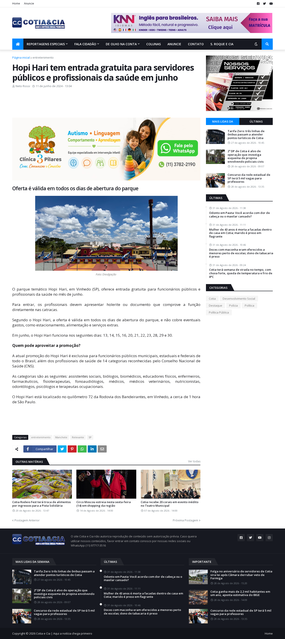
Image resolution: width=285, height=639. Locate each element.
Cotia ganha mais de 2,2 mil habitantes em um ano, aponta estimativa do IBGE (240, 593)
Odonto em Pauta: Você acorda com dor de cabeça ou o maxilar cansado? (239, 214)
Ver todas (194, 461)
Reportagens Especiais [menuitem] (46, 44)
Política (249, 305)
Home (16, 3)
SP (90, 437)
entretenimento (43, 57)
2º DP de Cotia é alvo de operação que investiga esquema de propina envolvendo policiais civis (246, 156)
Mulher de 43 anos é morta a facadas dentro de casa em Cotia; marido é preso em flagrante (240, 233)
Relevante (78, 437)
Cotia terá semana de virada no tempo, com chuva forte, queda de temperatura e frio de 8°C (240, 273)
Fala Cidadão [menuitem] (85, 44)
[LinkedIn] (92, 449)
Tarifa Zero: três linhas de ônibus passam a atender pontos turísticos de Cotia (246, 134)
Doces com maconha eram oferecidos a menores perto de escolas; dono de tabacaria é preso (241, 253)
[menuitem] (17, 44)
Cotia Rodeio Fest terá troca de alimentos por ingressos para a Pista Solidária (41, 503)
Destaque (215, 305)
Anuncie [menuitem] (174, 44)
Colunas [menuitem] (153, 44)
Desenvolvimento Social (239, 299)
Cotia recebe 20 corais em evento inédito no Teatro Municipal (169, 503)
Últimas (256, 121)
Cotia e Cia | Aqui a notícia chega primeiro (64, 633)
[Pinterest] (72, 449)
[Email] (102, 449)
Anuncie (29, 3)
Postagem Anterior (27, 520)
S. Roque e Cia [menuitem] (221, 44)
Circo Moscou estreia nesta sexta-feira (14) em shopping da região (103, 503)
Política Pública (219, 312)
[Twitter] (62, 449)
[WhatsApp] (82, 449)
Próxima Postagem (185, 520)
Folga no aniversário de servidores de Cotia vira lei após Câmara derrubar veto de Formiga (241, 575)
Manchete (61, 437)
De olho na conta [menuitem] (121, 44)
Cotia (212, 299)
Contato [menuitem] (196, 44)
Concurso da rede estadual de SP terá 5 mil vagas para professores (249, 178)
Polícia (233, 305)
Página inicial (21, 57)
